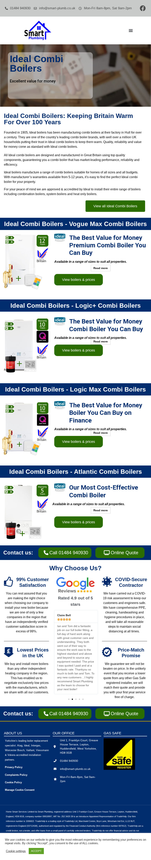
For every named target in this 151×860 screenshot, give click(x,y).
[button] (130, 30)
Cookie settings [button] (16, 851)
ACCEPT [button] (36, 851)
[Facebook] (142, 8)
